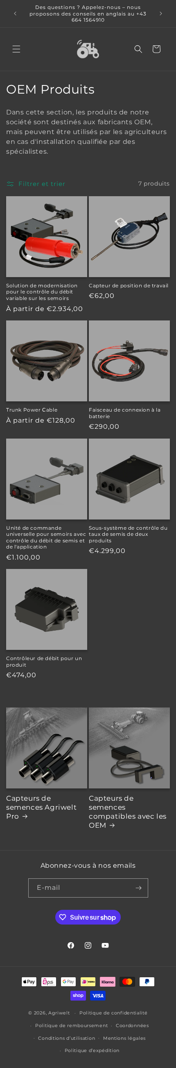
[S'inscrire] (139, 888)
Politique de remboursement (71, 1025)
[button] (16, 49)
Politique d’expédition (92, 1050)
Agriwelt (59, 1013)
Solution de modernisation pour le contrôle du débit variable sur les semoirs (42, 291)
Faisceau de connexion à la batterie (125, 413)
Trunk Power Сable (31, 410)
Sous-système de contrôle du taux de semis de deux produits (128, 534)
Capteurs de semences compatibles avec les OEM (128, 811)
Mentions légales (124, 1038)
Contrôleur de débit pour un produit (44, 661)
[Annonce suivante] (161, 13)
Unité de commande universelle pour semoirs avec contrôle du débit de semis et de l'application (46, 537)
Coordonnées (132, 1025)
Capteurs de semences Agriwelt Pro (41, 807)
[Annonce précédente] (15, 13)
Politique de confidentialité (113, 1013)
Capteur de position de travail (129, 285)
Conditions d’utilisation (66, 1038)
